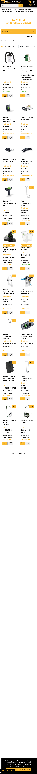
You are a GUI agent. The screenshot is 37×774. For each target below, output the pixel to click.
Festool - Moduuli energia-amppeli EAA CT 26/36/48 (9, 378)
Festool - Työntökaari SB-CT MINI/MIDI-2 (8, 292)
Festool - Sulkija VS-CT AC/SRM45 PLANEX (26, 336)
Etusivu (3, 9)
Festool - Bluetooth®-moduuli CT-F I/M (9, 119)
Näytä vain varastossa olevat (12, 41)
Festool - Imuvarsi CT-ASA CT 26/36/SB (9, 422)
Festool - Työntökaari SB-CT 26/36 (26, 378)
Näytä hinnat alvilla (9, 46)
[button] (18, 37)
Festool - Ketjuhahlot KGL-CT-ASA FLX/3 (27, 161)
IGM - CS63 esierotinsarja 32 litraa (9, 69)
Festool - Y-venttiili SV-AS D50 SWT (9, 203)
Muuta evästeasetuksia (7, 770)
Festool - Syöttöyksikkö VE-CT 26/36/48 (27, 292)
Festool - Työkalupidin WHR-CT (7, 336)
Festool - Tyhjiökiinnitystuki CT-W (9, 250)
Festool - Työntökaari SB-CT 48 (26, 203)
